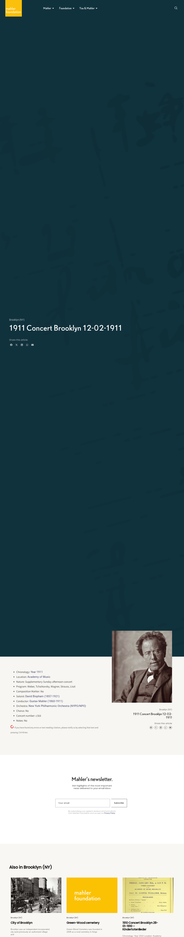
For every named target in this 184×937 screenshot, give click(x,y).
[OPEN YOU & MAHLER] (96, 8)
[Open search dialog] (176, 8)
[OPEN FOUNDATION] (73, 8)
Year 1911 (37, 672)
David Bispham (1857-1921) (42, 696)
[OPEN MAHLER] (53, 8)
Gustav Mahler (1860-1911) (46, 701)
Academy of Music (38, 676)
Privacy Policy (109, 813)
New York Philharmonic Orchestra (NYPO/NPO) (57, 706)
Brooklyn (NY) (16, 319)
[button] (11, 345)
